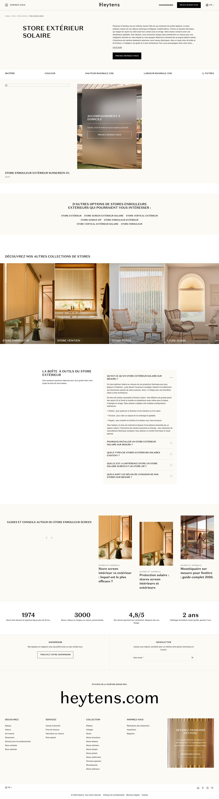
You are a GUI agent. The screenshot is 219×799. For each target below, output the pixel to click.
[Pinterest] (212, 788)
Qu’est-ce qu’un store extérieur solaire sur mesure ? (134, 377)
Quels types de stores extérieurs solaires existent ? (133, 454)
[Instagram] (207, 788)
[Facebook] (203, 788)
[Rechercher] (192, 657)
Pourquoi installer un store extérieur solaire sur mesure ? (131, 443)
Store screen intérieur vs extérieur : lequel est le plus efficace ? (115, 575)
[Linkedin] (198, 788)
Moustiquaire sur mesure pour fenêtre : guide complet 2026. (197, 573)
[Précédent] (46, 537)
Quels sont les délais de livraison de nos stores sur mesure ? (132, 475)
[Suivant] (51, 537)
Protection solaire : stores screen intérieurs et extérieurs (154, 581)
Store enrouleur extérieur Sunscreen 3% (37, 173)
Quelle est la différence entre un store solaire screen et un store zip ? (132, 465)
